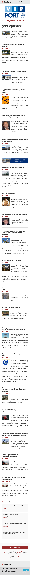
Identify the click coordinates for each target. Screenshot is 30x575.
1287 (12, 556)
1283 (10, 552)
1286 (24, 552)
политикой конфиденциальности (10, 573)
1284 (14, 552)
